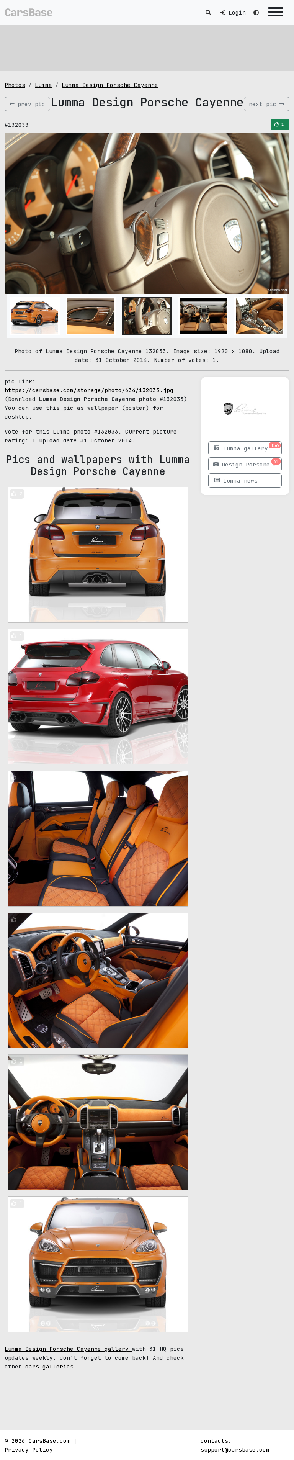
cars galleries (49, 1366)
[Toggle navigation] (275, 12)
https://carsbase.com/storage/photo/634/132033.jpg (89, 390)
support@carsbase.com (235, 1449)
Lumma (43, 84)
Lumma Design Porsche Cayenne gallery (68, 1348)
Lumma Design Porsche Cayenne (110, 84)
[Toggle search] (208, 12)
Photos (15, 84)
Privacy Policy (29, 1449)
